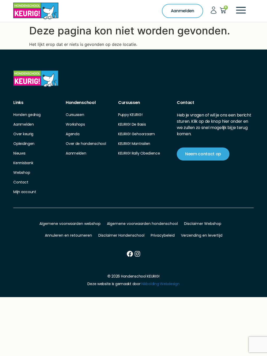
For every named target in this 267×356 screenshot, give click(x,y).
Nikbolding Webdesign (160, 283)
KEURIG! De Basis (132, 124)
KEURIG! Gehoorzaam (136, 134)
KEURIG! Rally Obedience (139, 153)
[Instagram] (137, 254)
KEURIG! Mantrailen (134, 143)
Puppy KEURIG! (130, 114)
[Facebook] (130, 254)
